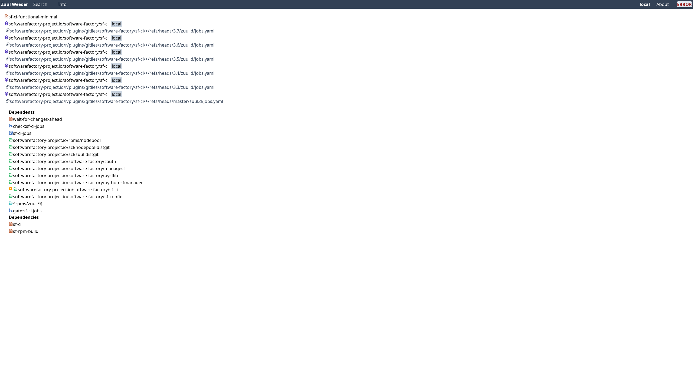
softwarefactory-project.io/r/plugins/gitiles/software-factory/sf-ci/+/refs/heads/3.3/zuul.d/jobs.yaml (112, 87)
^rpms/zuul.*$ (28, 204)
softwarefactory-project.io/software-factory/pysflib (65, 175)
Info (62, 4)
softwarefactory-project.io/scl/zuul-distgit (56, 154)
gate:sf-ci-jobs (27, 211)
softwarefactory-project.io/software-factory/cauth (64, 161)
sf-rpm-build (25, 231)
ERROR (684, 4)
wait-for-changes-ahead (37, 119)
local (645, 4)
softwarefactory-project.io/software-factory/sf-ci (59, 24)
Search (40, 4)
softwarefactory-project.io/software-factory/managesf (69, 168)
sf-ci (17, 224)
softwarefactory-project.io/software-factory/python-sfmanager (78, 183)
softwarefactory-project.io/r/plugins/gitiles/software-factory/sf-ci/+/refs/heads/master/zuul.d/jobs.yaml (116, 101)
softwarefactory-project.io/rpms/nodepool (57, 140)
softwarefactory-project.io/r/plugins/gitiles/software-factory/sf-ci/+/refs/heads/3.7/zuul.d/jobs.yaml (112, 31)
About (662, 4)
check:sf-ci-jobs (28, 126)
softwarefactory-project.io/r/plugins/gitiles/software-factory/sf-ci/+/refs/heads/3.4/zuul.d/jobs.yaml (112, 73)
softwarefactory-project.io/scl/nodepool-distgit (61, 147)
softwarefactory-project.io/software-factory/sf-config (68, 197)
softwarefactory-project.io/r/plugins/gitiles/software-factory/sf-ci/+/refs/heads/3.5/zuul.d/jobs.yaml (112, 59)
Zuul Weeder (14, 4)
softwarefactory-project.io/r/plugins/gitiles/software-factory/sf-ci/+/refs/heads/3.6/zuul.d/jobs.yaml (112, 45)
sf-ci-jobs (22, 133)
